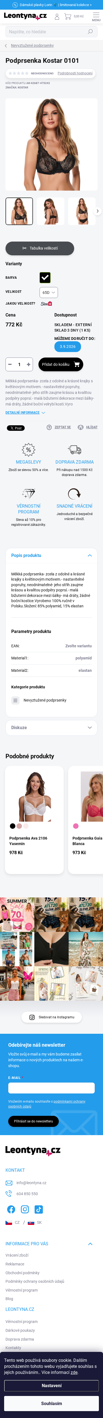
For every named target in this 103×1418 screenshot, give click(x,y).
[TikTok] (38, 1208)
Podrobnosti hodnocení (75, 73)
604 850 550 (27, 1194)
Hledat (90, 32)
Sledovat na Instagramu (56, 1017)
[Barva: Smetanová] (26, 826)
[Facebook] (10, 1208)
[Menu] (96, 16)
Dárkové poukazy (20, 1330)
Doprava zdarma (19, 1339)
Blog (9, 1299)
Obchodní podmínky (22, 1273)
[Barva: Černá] (12, 826)
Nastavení (52, 1385)
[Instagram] (24, 1208)
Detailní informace (22, 413)
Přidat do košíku (55, 364)
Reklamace (14, 1264)
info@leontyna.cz (31, 1183)
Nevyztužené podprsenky (45, 700)
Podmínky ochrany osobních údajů (34, 1281)
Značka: (16, 87)
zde (74, 1372)
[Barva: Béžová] (19, 826)
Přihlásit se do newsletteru (33, 1121)
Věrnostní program (21, 1290)
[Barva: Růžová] (76, 826)
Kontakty (13, 1348)
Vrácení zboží (16, 1255)
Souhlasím (51, 1403)
